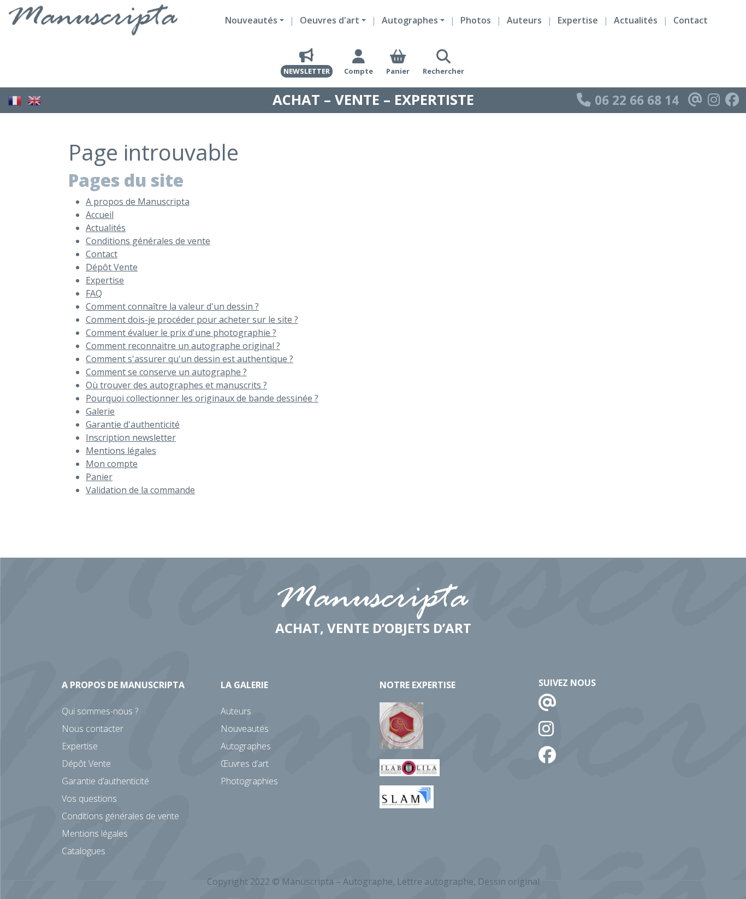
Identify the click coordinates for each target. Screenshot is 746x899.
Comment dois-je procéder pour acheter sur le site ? (192, 320)
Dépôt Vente (112, 267)
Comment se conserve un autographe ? (166, 372)
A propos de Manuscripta (138, 202)
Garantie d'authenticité (133, 424)
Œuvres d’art (245, 764)
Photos (475, 20)
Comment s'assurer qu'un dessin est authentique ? (189, 359)
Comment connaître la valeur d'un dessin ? (172, 306)
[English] (35, 98)
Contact (690, 20)
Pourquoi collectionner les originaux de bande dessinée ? (202, 398)
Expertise (578, 20)
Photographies (249, 781)
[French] (15, 98)
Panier (99, 477)
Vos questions (89, 798)
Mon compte (112, 464)
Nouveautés (245, 729)
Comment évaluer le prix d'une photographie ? (181, 333)
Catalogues (83, 851)
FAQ (94, 293)
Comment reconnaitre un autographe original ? (183, 346)
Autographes (246, 746)
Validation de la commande (140, 490)
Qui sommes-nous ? (100, 711)
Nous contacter (92, 729)
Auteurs (524, 20)
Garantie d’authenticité (105, 781)
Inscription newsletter (131, 437)
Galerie (100, 411)
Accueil (100, 215)
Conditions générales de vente (148, 241)
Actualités (636, 20)
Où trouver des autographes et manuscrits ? (176, 385)
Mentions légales (121, 451)
